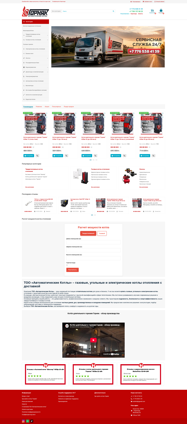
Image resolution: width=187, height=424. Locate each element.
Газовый (102, 233)
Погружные (142, 177)
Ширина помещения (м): (74, 246)
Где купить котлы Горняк (101, 396)
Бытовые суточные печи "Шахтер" (35, 174)
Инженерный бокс (28, 30)
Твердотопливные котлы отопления (33, 35)
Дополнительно (99, 393)
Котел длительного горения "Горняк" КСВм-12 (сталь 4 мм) (35, 138)
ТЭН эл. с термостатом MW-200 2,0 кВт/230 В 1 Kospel (43, 199)
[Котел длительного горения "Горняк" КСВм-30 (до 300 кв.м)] (152, 123)
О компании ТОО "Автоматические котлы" (34, 406)
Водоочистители (30, 99)
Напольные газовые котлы (99, 174)
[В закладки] (46, 113)
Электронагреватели (32, 76)
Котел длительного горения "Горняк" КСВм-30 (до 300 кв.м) (152, 138)
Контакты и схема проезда (66, 396)
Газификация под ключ (28, 414)
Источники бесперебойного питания (36, 90)
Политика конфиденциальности (31, 412)
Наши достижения (27, 401)
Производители (62, 401)
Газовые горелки (28, 44)
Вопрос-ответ (26, 396)
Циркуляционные (144, 172)
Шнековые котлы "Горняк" (33, 179)
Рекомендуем (28, 106)
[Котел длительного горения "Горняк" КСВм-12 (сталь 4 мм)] (35, 123)
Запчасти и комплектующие (34, 94)
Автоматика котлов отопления (34, 81)
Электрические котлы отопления (35, 49)
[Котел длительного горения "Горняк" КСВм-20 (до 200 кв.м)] (93, 123)
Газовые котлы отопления (33, 39)
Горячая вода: (71, 262)
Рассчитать (72, 270)
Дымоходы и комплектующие (34, 72)
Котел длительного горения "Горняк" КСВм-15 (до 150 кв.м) (64, 138)
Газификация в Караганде (58, 1)
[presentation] (22, 134)
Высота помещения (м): (74, 254)
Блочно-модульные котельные (32, 26)
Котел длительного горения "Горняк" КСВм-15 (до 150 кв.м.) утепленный (123, 138)
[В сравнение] (46, 117)
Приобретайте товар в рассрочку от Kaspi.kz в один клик (36, 1)
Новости (24, 404)
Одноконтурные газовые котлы (100, 179)
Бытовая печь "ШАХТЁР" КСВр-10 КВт (80, 199)
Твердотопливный (88, 233)
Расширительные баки (32, 62)
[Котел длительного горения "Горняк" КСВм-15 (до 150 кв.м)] (64, 123)
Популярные (56, 106)
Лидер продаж (69, 106)
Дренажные (143, 174)
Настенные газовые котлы (99, 177)
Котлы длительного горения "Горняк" (36, 176)
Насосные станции (145, 184)
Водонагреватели (31, 67)
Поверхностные (144, 181)
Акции (47, 106)
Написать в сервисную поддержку (68, 399)
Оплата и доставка (27, 409)
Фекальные (142, 179)
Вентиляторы (29, 85)
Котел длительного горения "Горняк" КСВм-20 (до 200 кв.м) (93, 138)
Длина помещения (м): (73, 238)
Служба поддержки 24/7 (67, 393)
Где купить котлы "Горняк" (29, 399)
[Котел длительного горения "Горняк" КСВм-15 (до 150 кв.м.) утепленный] (123, 123)
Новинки (39, 106)
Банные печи (29, 53)
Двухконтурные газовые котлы (100, 172)
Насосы (28, 58)
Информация (26, 393)
